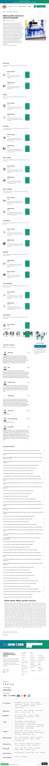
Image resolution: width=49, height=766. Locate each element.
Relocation (17, 705)
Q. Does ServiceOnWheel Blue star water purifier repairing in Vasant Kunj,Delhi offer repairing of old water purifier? (23, 530)
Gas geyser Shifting (39, 726)
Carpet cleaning (31, 732)
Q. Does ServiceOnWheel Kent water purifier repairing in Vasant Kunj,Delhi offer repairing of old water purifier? (22, 479)
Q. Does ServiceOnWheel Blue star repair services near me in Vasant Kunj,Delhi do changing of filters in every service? (22, 534)
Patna (39, 664)
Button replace (38, 738)
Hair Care (29, 712)
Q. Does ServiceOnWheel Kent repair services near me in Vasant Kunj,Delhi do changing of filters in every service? (23, 483)
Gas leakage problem (18, 704)
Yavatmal (32, 659)
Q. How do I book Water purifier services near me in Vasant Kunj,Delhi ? (16, 569)
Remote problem (32, 705)
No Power (18, 336)
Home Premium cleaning (28, 730)
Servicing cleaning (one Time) (20, 716)
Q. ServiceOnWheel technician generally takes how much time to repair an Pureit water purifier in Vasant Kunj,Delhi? (22, 564)
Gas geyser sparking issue (30, 726)
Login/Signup (40, 6)
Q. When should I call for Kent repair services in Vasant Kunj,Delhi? (15, 496)
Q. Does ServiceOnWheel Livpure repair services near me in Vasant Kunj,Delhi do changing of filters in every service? (22, 509)
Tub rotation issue (18, 738)
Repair (12, 336)
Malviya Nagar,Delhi (33, 660)
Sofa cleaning (24, 732)
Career (23, 659)
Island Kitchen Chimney (30, 752)
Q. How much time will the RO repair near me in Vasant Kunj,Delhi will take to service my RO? (20, 580)
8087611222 (7, 690)
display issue (33, 737)
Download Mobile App (25, 1)
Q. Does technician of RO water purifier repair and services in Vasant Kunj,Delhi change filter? (20, 588)
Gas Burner (17, 756)
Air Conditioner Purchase (19, 707)
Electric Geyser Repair (19, 721)
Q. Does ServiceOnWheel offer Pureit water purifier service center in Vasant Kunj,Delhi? (19, 583)
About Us (10, 6)
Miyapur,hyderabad (41, 659)
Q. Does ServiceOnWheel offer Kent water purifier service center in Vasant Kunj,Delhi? (19, 498)
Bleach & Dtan (31, 710)
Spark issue (17, 745)
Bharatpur (40, 670)
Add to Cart (27, 74)
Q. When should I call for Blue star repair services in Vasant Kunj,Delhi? (16, 547)
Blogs (30, 6)
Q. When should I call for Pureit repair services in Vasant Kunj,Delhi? (16, 578)
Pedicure (25, 710)
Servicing (6, 336)
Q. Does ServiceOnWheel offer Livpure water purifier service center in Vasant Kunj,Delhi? (20, 524)
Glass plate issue (22, 743)
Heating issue (23, 745)
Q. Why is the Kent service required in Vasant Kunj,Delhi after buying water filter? (18, 490)
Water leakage (30, 336)
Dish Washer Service (24, 756)
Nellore (39, 662)
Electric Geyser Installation (31, 722)
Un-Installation (38, 704)
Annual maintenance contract (20, 702)
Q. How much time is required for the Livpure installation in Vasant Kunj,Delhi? (17, 518)
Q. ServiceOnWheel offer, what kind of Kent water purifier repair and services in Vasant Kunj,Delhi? (21, 476)
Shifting (43, 336)
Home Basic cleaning (18, 730)
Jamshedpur (32, 662)
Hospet (39, 665)
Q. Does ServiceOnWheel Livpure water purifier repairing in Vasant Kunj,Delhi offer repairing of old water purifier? (22, 505)
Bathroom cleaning (18, 734)
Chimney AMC (42, 752)
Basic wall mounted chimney (20, 752)
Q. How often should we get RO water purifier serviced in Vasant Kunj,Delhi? (17, 597)
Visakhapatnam (33, 670)
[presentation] (46, 333)
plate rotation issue (29, 743)
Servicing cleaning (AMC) (19, 718)
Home (4, 11)
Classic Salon (17, 712)
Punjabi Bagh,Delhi (41, 657)
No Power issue (25, 738)
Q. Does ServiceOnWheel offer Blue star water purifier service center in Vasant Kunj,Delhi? (20, 549)
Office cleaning (17, 732)
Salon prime (23, 712)
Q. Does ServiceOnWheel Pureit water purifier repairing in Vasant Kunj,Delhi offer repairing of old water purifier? (22, 556)
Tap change (33, 749)
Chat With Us (4, 764)
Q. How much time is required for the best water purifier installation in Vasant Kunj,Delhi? (19, 467)
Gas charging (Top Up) (24, 705)
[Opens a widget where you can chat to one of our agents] (44, 763)
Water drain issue (40, 737)
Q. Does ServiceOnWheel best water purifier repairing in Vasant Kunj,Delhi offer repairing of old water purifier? (22, 454)
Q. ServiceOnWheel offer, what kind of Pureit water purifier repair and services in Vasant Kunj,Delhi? (22, 552)
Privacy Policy (24, 660)
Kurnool (31, 655)
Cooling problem (38, 702)
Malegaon (32, 664)
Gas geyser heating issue (19, 726)
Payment (23, 673)
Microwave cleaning (35, 745)
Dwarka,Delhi (32, 657)
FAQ (22, 675)
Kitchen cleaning (37, 730)
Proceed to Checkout (40, 346)
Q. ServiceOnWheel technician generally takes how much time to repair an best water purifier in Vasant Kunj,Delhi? (22, 462)
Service (31, 702)
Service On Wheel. (9, 764)
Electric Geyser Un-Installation (20, 724)
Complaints (24, 657)
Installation (37, 336)
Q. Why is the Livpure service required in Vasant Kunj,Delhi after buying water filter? (19, 516)
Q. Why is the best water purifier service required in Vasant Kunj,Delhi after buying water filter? (21, 465)
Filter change (24, 336)
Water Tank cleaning (26, 734)
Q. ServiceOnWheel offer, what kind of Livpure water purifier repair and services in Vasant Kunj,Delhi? (22, 501)
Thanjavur (32, 667)
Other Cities (5, 634)
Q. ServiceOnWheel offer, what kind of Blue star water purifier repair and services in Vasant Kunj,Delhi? (22, 527)
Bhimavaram (40, 660)
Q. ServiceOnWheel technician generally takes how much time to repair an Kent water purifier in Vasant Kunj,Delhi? (22, 487)
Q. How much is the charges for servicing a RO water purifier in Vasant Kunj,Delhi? (18, 575)
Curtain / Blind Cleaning (39, 732)
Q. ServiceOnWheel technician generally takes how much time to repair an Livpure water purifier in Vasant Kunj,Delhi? (23, 513)
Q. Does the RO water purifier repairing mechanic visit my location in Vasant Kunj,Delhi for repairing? (22, 591)
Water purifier (15, 11)
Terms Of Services (25, 671)
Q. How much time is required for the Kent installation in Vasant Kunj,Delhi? (17, 493)
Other (33, 712)
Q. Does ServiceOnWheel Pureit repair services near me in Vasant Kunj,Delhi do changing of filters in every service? (22, 560)
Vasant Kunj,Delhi (9, 11)
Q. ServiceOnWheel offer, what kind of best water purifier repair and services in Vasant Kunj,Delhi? (21, 450)
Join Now (7, 671)
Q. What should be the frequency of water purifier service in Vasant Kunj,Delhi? (18, 594)
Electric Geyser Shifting (31, 724)
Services (15, 6)
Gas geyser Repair (40, 724)
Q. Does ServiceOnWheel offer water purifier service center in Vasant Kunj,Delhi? (18, 473)
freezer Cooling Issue (30, 716)
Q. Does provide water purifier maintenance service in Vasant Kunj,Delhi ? (17, 586)
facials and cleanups (39, 710)
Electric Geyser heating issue (29, 721)
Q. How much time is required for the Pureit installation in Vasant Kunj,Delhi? (17, 572)
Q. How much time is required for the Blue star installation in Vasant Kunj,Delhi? (18, 544)
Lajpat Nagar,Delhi (33, 665)
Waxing (16, 710)
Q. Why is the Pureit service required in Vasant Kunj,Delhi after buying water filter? (18, 567)
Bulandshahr (40, 655)
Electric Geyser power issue (20, 722)
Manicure (20, 710)
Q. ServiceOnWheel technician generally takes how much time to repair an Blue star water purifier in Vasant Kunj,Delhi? (22, 538)
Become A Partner (22, 6)
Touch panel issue (38, 743)
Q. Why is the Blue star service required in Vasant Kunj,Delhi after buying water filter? (19, 541)
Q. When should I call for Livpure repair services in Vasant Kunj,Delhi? (16, 521)
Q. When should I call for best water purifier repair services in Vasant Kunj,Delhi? (18, 470)
